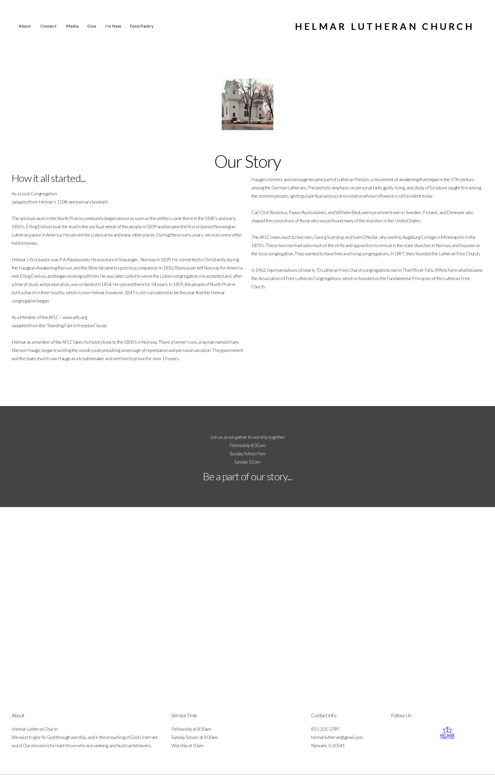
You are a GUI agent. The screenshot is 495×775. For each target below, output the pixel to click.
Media (72, 25)
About (25, 25)
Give (91, 25)
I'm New (113, 25)
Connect (48, 25)
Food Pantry (141, 25)
